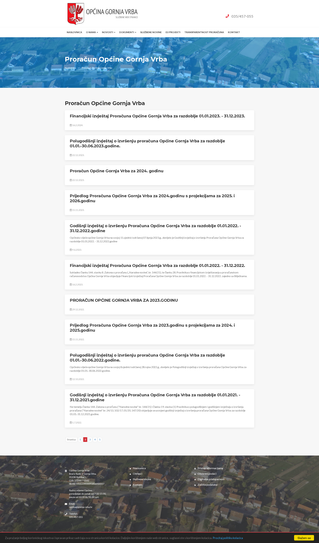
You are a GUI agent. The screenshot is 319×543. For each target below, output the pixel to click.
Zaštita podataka (207, 484)
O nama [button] (91, 32)
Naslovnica (74, 32)
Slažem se (304, 538)
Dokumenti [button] (127, 32)
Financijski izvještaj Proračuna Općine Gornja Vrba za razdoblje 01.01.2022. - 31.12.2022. (157, 265)
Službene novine (151, 32)
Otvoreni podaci (206, 473)
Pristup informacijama (210, 468)
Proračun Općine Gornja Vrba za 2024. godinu (116, 170)
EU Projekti (173, 32)
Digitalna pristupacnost (210, 479)
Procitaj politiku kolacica (228, 538)
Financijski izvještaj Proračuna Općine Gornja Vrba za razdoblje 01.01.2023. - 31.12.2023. (157, 116)
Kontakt (234, 32)
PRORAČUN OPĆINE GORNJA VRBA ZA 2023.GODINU (124, 300)
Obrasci (137, 473)
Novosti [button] (108, 32)
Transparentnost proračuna (204, 32)
